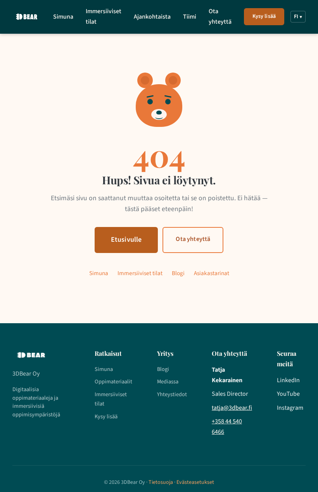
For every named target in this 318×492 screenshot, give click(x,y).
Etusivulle (126, 239)
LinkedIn (288, 380)
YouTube (288, 394)
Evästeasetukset (195, 482)
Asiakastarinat (211, 273)
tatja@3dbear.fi (232, 408)
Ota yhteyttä (220, 16)
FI (298, 17)
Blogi (178, 273)
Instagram (290, 408)
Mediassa (167, 382)
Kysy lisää (264, 16)
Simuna (63, 16)
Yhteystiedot (172, 394)
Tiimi (189, 16)
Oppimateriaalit (113, 382)
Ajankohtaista (152, 16)
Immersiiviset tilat (103, 16)
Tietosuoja (161, 482)
